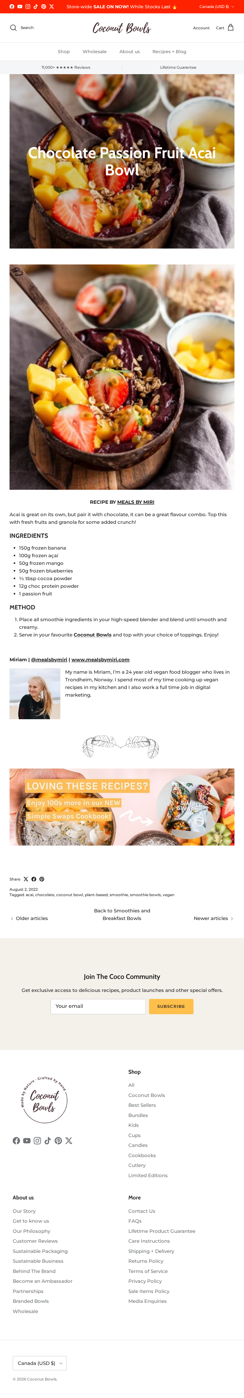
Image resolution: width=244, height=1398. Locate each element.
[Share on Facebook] (33, 879)
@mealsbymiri (49, 660)
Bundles (138, 1115)
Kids (133, 1125)
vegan (168, 894)
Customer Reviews (35, 1241)
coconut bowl (69, 894)
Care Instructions (149, 1241)
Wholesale (95, 51)
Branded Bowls (31, 1301)
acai (29, 894)
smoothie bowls (145, 894)
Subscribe (171, 1006)
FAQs (135, 1221)
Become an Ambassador (42, 1281)
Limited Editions (148, 1175)
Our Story (24, 1211)
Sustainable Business (38, 1261)
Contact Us (141, 1211)
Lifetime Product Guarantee (161, 1231)
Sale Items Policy (148, 1291)
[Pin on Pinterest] (41, 879)
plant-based (96, 894)
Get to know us (31, 1221)
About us (129, 51)
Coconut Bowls (146, 1095)
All (131, 1085)
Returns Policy (145, 1261)
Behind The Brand (34, 1271)
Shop (64, 51)
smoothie (119, 894)
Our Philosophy (31, 1231)
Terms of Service (148, 1271)
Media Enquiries (147, 1301)
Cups (134, 1135)
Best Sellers (142, 1105)
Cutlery (137, 1165)
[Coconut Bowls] (122, 28)
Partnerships (28, 1291)
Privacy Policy (145, 1281)
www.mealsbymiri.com (100, 660)
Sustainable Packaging (40, 1251)
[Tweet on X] (26, 879)
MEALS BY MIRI (135, 502)
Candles (138, 1145)
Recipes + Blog (169, 51)
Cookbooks (142, 1155)
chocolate (44, 894)
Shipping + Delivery (151, 1251)
